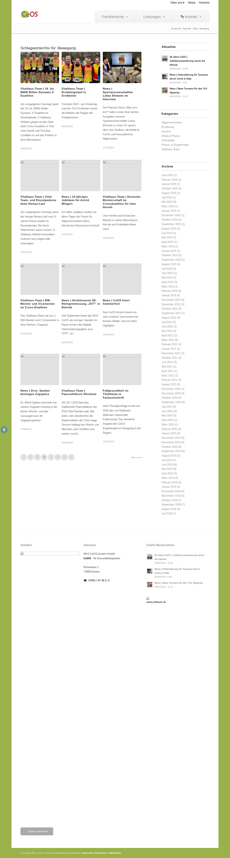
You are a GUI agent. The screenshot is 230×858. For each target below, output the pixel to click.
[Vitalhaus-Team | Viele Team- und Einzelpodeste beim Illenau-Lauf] (39, 175)
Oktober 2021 (170, 357)
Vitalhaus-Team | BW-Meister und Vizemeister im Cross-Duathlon (37, 304)
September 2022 (171, 313)
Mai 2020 (167, 415)
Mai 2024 (167, 237)
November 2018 (171, 495)
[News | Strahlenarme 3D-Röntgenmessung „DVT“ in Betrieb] (81, 279)
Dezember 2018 (171, 491)
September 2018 (171, 504)
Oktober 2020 (170, 397)
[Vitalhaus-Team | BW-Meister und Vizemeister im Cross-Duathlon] (39, 279)
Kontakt (191, 17)
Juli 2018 (167, 513)
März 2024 (168, 246)
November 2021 (171, 353)
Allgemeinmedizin (172, 122)
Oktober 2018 (170, 500)
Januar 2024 (169, 250)
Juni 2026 (167, 175)
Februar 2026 (169, 179)
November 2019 (171, 442)
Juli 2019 (167, 460)
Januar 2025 (169, 210)
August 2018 (169, 508)
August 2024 (169, 228)
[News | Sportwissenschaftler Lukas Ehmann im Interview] (122, 67)
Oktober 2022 (170, 308)
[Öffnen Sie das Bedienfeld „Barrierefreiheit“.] (4, 429)
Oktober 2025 (170, 188)
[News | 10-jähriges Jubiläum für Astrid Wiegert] (81, 175)
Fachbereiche (113, 17)
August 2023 (169, 264)
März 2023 (168, 286)
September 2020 (171, 402)
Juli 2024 (167, 233)
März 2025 (168, 206)
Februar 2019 (169, 482)
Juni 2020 (167, 411)
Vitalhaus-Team (171, 149)
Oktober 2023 (170, 255)
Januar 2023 (169, 295)
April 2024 (167, 241)
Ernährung (168, 126)
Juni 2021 (167, 362)
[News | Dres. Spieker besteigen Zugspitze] (39, 369)
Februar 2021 (169, 379)
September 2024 (171, 224)
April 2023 (167, 281)
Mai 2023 (167, 277)
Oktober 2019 (170, 446)
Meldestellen (115, 853)
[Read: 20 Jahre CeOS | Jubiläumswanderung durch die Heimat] (165, 58)
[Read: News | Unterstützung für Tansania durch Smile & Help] (165, 76)
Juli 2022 (167, 322)
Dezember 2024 (171, 215)
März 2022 (168, 339)
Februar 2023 (169, 290)
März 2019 (168, 477)
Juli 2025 (167, 197)
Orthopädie (168, 140)
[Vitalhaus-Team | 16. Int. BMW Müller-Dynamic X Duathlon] (39, 67)
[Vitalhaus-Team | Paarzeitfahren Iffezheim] (81, 369)
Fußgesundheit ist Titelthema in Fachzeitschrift (115, 394)
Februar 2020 (169, 428)
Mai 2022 (167, 330)
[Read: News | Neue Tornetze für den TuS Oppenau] (165, 90)
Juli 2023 (167, 268)
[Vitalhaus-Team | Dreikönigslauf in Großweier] (81, 67)
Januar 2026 (169, 183)
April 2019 (167, 473)
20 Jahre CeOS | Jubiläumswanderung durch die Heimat (187, 61)
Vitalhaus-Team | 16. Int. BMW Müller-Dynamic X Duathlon (37, 92)
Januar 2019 (169, 486)
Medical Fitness (171, 135)
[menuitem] (177, 3)
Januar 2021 (169, 384)
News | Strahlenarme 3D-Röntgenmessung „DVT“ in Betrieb (81, 304)
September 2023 (171, 259)
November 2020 (171, 393)
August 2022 (169, 317)
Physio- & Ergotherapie (175, 144)
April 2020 (167, 419)
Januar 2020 (169, 433)
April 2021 (167, 371)
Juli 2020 (167, 406)
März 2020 (168, 424)
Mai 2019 (167, 468)
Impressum (87, 853)
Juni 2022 (167, 326)
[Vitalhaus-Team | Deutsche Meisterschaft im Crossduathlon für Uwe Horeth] (122, 175)
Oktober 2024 (170, 219)
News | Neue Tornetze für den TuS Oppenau (179, 583)
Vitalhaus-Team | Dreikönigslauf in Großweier (74, 92)
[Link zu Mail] (207, 852)
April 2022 (167, 335)
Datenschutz (101, 853)
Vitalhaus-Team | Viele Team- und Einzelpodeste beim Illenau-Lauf (38, 200)
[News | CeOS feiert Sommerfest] (122, 279)
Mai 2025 (167, 201)
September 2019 (171, 451)
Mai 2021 (167, 366)
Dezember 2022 (171, 299)
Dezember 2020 (171, 388)
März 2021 (168, 375)
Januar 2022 (169, 348)
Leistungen (152, 17)
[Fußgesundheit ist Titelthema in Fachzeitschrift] (122, 369)
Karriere (166, 131)
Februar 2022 (169, 344)
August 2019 (169, 455)
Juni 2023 (167, 272)
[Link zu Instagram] (196, 852)
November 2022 (171, 304)
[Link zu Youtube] (201, 852)
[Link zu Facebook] (190, 852)
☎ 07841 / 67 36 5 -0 (96, 580)
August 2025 (169, 192)
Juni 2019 (167, 464)
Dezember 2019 (171, 437)
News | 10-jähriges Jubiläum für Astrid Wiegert (75, 200)
